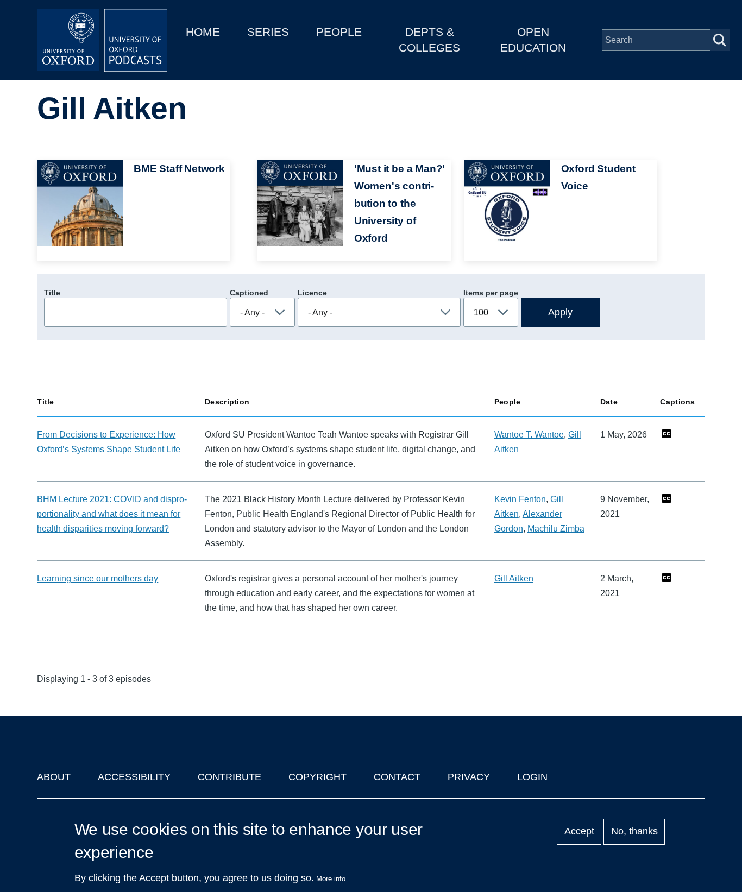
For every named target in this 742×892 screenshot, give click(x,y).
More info (330, 879)
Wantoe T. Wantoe (529, 434)
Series (268, 32)
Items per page (490, 292)
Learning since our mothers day (97, 578)
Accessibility (134, 776)
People (339, 32)
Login (532, 776)
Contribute (229, 776)
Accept (579, 831)
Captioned (249, 292)
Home (203, 32)
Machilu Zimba (555, 528)
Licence (312, 292)
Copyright (317, 776)
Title (52, 292)
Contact (397, 776)
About (54, 776)
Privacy (469, 776)
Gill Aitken (513, 578)
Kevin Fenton (520, 499)
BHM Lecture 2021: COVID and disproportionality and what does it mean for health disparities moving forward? (112, 514)
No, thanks (634, 831)
